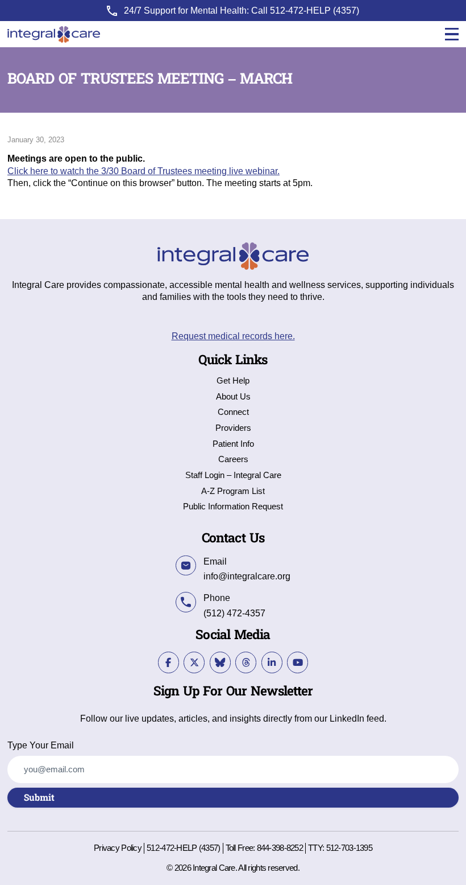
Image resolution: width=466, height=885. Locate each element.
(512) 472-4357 (234, 613)
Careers (233, 459)
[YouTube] (297, 662)
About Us (233, 397)
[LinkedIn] (271, 662)
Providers (233, 428)
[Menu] (452, 34)
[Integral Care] (53, 34)
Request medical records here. (233, 336)
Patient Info (233, 444)
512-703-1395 (349, 848)
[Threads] (245, 662)
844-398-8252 (280, 848)
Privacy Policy (118, 848)
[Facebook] (168, 662)
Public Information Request (233, 507)
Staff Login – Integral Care (233, 475)
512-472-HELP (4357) (183, 848)
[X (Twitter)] (194, 662)
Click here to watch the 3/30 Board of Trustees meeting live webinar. (143, 171)
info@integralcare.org (246, 576)
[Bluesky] (220, 662)
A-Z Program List (233, 491)
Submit (39, 798)
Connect (233, 412)
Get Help (233, 381)
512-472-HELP (300, 10)
